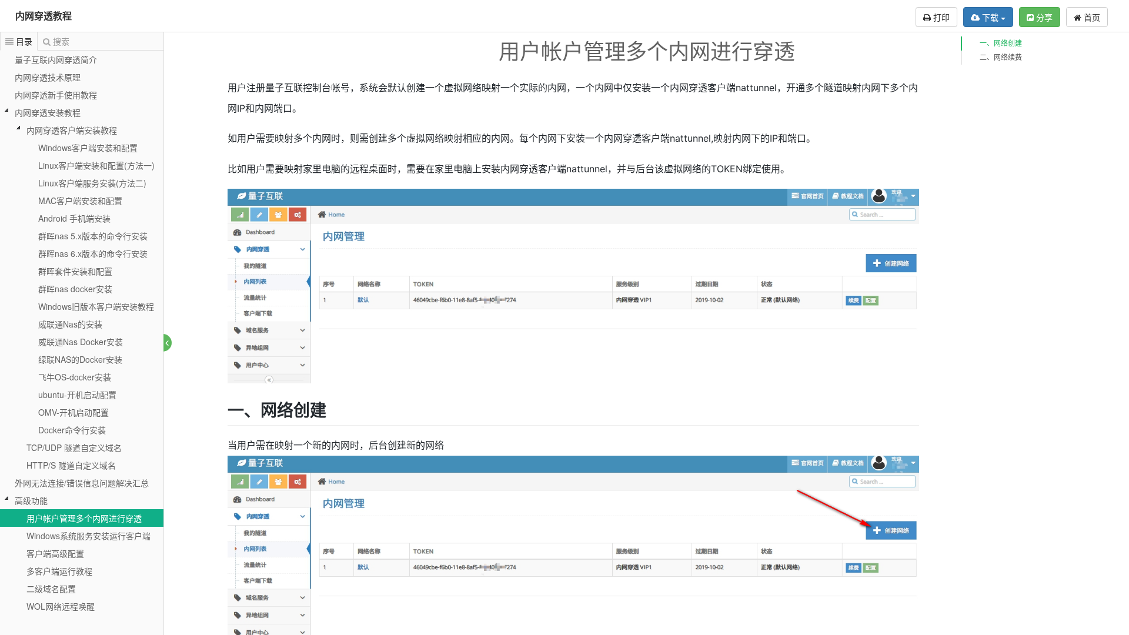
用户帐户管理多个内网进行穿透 (84, 518)
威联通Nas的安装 (70, 324)
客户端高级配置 (55, 553)
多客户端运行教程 (59, 571)
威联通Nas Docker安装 (80, 341)
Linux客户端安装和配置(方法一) (96, 165)
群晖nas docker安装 (75, 289)
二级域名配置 (51, 588)
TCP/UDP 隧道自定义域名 (74, 447)
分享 (1043, 17)
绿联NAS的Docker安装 (80, 359)
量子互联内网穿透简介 (56, 59)
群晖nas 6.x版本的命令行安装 (93, 253)
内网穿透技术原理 (48, 77)
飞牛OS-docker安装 (74, 377)
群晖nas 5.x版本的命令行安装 (93, 236)
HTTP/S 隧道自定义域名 (71, 465)
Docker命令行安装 (72, 430)
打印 (940, 17)
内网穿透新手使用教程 (56, 95)
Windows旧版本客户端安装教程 (96, 306)
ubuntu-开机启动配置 (77, 394)
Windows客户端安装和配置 (88, 147)
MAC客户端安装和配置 (80, 200)
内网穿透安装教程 (48, 112)
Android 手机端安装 (74, 218)
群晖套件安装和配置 (75, 271)
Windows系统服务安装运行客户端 (88, 536)
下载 (990, 17)
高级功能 (31, 500)
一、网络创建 (1001, 43)
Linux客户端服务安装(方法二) (92, 183)
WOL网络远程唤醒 (60, 606)
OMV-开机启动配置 (73, 412)
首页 (1090, 17)
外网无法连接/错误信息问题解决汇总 (82, 483)
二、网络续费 (1001, 57)
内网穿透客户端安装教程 (71, 130)
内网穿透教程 (43, 15)
